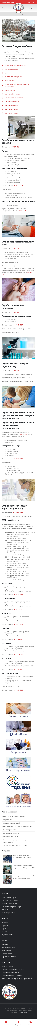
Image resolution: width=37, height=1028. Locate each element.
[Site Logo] (18, 8)
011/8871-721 (15, 147)
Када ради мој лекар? (8, 2)
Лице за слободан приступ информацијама (17, 979)
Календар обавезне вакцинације (13, 970)
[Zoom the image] (9, 985)
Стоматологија (7, 954)
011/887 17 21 (18, 185)
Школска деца (6, 951)
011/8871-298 (17, 513)
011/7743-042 (18, 669)
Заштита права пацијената (11, 973)
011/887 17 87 (18, 325)
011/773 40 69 (18, 654)
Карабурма (5, 926)
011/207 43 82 (18, 690)
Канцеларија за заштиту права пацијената (17, 826)
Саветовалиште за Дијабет (12, 823)
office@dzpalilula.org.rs (13, 907)
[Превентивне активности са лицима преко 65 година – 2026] (7, 869)
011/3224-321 (9, 901)
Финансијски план (9, 830)
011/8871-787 (15, 312)
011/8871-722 (15, 249)
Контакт (32, 8)
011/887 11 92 (18, 624)
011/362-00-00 (22, 434)
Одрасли (5, 945)
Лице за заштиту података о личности (16, 845)
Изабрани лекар (7, 966)
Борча (4, 929)
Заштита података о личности (12, 976)
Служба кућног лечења (9, 957)
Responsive (24, 1012)
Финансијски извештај (11, 833)
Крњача (4, 932)
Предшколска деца (8, 948)
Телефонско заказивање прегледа (14, 816)
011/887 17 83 (18, 459)
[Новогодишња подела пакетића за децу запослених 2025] (7, 879)
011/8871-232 (15, 370)
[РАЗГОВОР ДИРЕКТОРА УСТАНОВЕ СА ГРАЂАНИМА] (7, 859)
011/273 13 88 (18, 594)
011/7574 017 (18, 609)
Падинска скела (7, 935)
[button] (3, 8)
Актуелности (31, 2)
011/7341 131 (18, 639)
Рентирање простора (10, 836)
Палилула (5, 923)
